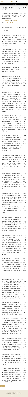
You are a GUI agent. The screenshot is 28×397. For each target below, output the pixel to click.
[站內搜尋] (25, 1)
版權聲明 (12, 392)
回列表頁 (2, 386)
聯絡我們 (8, 392)
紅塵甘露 (15, 20)
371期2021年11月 (9, 22)
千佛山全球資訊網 (14, 1)
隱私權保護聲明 (18, 392)
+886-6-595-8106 (19, 393)
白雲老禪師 (6, 20)
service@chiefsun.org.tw (10, 393)
